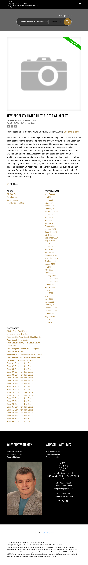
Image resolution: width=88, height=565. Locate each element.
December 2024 (51, 232)
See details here (71, 132)
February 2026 (50, 209)
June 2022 (49, 293)
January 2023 (50, 276)
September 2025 (51, 212)
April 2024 (49, 249)
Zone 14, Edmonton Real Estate (20, 384)
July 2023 (48, 267)
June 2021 (49, 322)
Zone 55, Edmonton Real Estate (20, 416)
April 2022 (49, 299)
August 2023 (50, 264)
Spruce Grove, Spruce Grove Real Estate (23, 357)
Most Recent (50, 194)
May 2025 (49, 217)
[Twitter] (59, 500)
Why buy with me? (14, 451)
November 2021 (51, 311)
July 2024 (48, 244)
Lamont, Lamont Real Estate (18, 334)
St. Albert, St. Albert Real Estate (24, 123)
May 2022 (49, 296)
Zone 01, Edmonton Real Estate (20, 363)
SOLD (70, 15)
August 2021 (50, 317)
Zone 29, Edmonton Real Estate (20, 404)
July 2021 (48, 319)
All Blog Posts (12, 194)
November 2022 (51, 282)
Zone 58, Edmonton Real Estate (20, 421)
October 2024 (50, 235)
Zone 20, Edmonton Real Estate (20, 395)
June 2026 (49, 200)
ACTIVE (61, 15)
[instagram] (63, 500)
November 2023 (51, 258)
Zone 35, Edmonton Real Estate (20, 407)
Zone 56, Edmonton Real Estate (20, 419)
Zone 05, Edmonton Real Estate (20, 369)
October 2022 (50, 284)
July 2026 (48, 197)
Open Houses (12, 200)
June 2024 (49, 246)
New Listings (12, 197)
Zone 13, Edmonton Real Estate (20, 381)
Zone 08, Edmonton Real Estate (20, 375)
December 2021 (51, 308)
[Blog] (67, 500)
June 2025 (49, 215)
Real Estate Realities (15, 203)
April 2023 (49, 270)
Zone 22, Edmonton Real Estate (20, 398)
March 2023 (49, 273)
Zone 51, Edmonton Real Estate (20, 410)
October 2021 (50, 314)
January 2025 (50, 229)
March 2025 (49, 223)
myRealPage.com (48, 533)
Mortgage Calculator (15, 454)
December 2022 (51, 279)
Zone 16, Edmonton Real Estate (20, 389)
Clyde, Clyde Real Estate (17, 331)
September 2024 (51, 238)
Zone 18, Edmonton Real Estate (20, 392)
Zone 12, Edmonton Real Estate (20, 378)
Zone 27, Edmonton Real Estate (20, 401)
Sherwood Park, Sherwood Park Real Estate (25, 355)
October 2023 (50, 261)
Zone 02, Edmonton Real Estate (20, 366)
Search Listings (13, 457)
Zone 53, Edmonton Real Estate (20, 413)
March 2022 (49, 302)
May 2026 (49, 203)
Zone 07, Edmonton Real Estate (20, 372)
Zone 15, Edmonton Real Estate (20, 387)
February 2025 (50, 226)
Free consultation (53, 457)
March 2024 (49, 252)
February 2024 (50, 255)
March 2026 (49, 206)
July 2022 (48, 290)
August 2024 (50, 241)
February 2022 (50, 305)
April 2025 (49, 220)
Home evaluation (53, 454)
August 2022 (50, 287)
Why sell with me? (53, 451)
